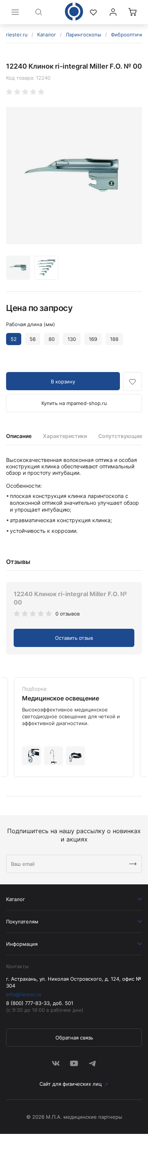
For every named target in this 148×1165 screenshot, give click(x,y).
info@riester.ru (23, 994)
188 (114, 339)
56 (33, 339)
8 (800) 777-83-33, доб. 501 (39, 1003)
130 (72, 339)
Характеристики (65, 436)
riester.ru (17, 34)
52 (14, 339)
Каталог (46, 34)
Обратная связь (74, 1038)
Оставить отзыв (74, 638)
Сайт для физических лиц (70, 1084)
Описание (18, 436)
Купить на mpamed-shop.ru (74, 403)
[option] (74, 175)
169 (93, 339)
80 (52, 339)
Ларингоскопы (83, 34)
